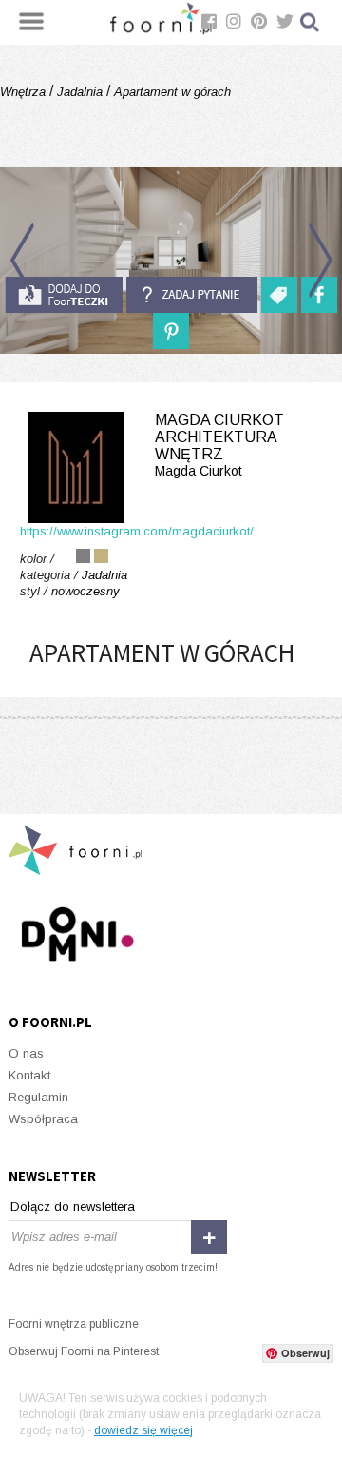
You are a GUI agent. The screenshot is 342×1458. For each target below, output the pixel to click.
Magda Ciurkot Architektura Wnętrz (219, 445)
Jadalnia (79, 92)
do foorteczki (64, 295)
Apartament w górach (170, 92)
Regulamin (38, 1097)
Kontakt (29, 1075)
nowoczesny (85, 591)
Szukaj (310, 22)
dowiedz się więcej (143, 1430)
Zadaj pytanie (191, 295)
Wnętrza (24, 92)
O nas (26, 1053)
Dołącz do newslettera (72, 1206)
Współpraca (43, 1119)
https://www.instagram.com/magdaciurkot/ (137, 531)
